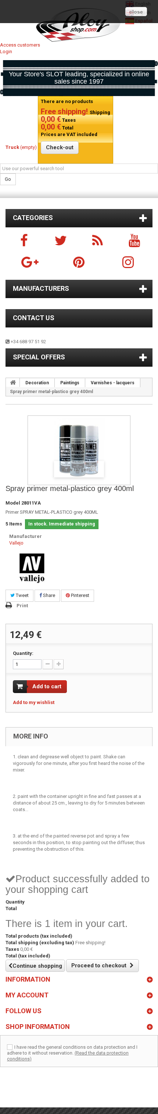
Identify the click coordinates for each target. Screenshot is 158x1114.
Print (22, 605)
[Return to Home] (13, 382)
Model (13, 503)
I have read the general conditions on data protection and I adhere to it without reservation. (72, 1050)
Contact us (33, 318)
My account (27, 995)
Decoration (37, 382)
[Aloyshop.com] (79, 25)
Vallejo (16, 543)
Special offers (39, 357)
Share (48, 595)
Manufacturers (41, 288)
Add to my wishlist (33, 702)
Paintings (69, 382)
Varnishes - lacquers (112, 382)
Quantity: (23, 653)
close (136, 12)
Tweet (22, 595)
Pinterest (79, 595)
